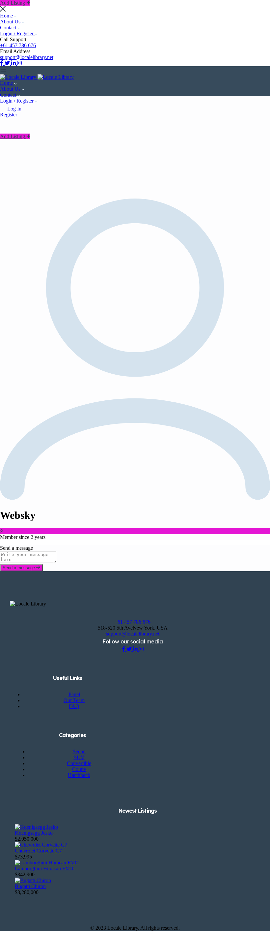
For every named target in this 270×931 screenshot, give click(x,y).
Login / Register (17, 33)
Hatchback (79, 775)
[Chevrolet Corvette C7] (41, 845)
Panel (74, 694)
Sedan (79, 751)
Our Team (74, 700)
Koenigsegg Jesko (34, 833)
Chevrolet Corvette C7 (38, 850)
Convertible (79, 763)
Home (7, 15)
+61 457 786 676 (18, 45)
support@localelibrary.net (26, 57)
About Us (11, 21)
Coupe (79, 769)
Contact (8, 27)
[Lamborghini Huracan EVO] (47, 862)
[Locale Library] (19, 77)
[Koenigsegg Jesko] (36, 827)
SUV (79, 757)
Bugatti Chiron (30, 886)
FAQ (74, 706)
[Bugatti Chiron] (33, 880)
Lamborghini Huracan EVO (44, 868)
